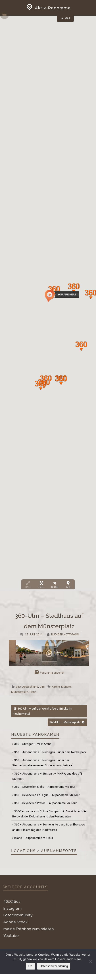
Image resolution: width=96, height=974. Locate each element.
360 (18, 686)
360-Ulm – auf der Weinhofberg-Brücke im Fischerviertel (42, 711)
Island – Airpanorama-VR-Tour (33, 838)
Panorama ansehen (52, 672)
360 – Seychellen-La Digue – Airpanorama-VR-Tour (46, 795)
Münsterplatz (19, 691)
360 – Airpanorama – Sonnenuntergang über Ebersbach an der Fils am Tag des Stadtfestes (49, 827)
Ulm (42, 686)
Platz (32, 691)
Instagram (12, 908)
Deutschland (30, 686)
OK (30, 966)
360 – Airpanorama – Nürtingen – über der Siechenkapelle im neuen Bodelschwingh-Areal (42, 762)
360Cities (11, 901)
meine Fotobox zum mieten (28, 929)
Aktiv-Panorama (53, 8)
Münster (66, 686)
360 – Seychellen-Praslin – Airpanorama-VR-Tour (45, 803)
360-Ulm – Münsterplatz (65, 722)
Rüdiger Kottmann (65, 634)
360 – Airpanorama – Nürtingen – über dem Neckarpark (50, 752)
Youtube (11, 935)
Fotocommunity (17, 915)
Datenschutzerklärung (54, 966)
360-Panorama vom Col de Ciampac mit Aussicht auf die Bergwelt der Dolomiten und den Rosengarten (49, 814)
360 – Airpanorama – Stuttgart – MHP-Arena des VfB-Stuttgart (47, 776)
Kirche (56, 686)
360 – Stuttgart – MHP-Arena (32, 744)
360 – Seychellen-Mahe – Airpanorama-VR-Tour (44, 786)
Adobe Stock (15, 922)
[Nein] (90, 961)
